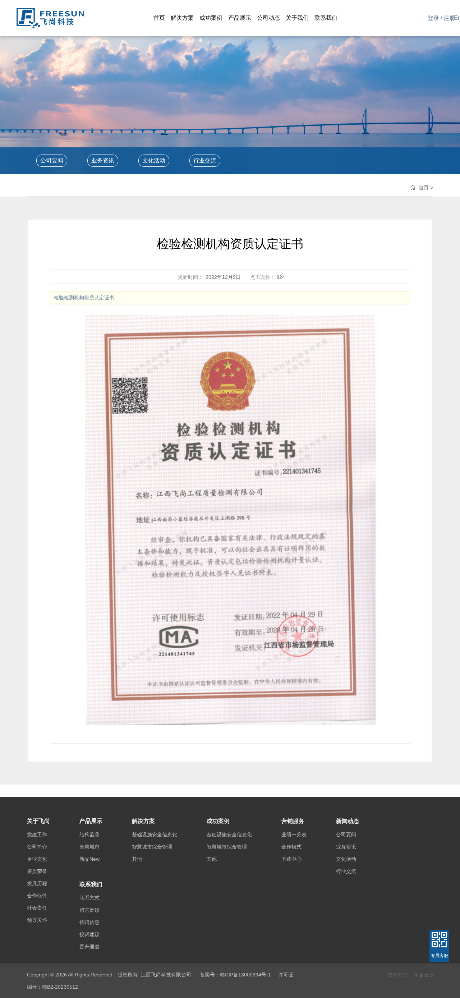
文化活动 (153, 160)
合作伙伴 (37, 895)
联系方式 (89, 898)
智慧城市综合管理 (152, 847)
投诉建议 (89, 934)
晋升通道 (89, 946)
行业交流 (204, 160)
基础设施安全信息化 (154, 834)
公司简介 (37, 847)
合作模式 (291, 847)
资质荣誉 (37, 871)
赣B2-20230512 (60, 987)
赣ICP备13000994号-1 (245, 975)
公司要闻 (51, 160)
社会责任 (37, 908)
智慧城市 (89, 847)
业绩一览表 (294, 834)
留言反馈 (89, 910)
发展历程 (37, 883)
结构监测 (89, 834)
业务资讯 (102, 160)
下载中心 (291, 859)
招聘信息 (89, 922)
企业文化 (37, 859)
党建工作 (37, 834)
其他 (137, 859)
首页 (424, 187)
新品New (89, 859)
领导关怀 (37, 920)
